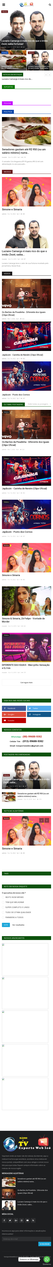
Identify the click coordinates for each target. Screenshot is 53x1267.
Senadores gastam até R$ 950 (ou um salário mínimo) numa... (24, 151)
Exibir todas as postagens (38, 404)
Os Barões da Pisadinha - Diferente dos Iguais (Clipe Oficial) (24, 313)
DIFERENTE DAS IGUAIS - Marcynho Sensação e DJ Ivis (26, 666)
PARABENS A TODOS (14, 917)
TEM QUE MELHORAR (14, 902)
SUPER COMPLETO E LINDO (17, 907)
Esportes (8, 87)
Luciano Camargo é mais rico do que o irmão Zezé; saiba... (24, 253)
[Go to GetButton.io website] (47, 1264)
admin (4, 214)
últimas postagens (13, 404)
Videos (7, 273)
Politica (8, 111)
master (3, 47)
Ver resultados (18, 925)
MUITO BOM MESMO (14, 897)
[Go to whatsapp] (47, 1259)
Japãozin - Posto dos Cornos (16, 394)
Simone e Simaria (12, 209)
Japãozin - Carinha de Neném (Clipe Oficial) (22, 355)
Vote (6, 925)
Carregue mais (26, 682)
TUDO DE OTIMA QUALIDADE (18, 912)
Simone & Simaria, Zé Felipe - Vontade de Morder (23, 620)
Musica (7, 171)
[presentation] (2, 29)
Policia (7, 103)
